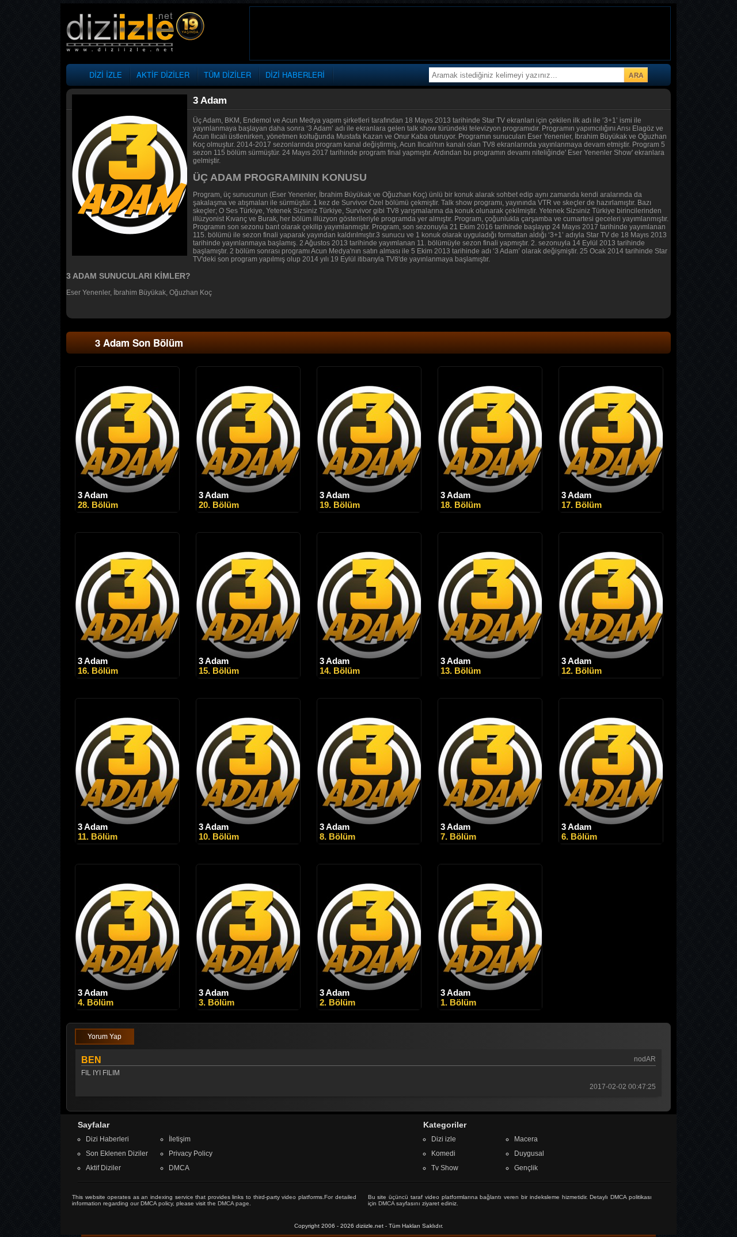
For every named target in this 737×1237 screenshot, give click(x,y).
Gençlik (526, 1168)
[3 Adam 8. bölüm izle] (369, 841)
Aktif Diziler (103, 1168)
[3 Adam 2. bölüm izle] (369, 1007)
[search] (636, 74)
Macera (526, 1139)
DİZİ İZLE (105, 74)
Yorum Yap (104, 1037)
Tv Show (444, 1168)
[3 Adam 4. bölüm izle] (127, 1007)
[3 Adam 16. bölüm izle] (127, 675)
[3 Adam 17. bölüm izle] (611, 510)
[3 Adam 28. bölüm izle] (127, 510)
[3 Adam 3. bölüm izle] (248, 1007)
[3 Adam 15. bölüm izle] (248, 675)
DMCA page (233, 1203)
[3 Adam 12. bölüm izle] (611, 675)
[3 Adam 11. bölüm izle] (127, 841)
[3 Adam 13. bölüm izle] (490, 675)
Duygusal (529, 1153)
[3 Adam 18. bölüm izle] (490, 510)
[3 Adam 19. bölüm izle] (369, 510)
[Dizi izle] (135, 32)
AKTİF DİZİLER (162, 74)
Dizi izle (443, 1139)
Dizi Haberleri (107, 1139)
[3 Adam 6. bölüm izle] (611, 841)
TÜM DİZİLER (227, 74)
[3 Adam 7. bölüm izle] (490, 841)
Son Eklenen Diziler (117, 1153)
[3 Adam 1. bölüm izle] (490, 1007)
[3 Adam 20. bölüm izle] (248, 510)
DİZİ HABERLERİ (295, 74)
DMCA (179, 1168)
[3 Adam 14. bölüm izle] (369, 675)
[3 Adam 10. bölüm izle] (248, 841)
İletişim (180, 1139)
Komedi (443, 1153)
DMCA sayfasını (399, 1203)
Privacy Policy (190, 1153)
